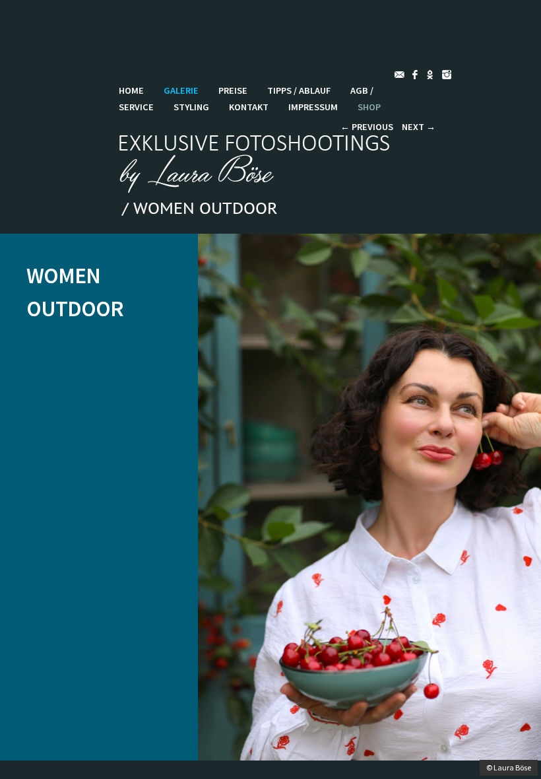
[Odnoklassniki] (432, 75)
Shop (369, 107)
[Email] (400, 75)
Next (418, 127)
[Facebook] (416, 75)
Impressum (313, 107)
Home (131, 90)
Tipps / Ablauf (299, 90)
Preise (232, 90)
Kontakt (249, 107)
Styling (191, 107)
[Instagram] (449, 75)
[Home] (258, 188)
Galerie (181, 90)
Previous (366, 127)
